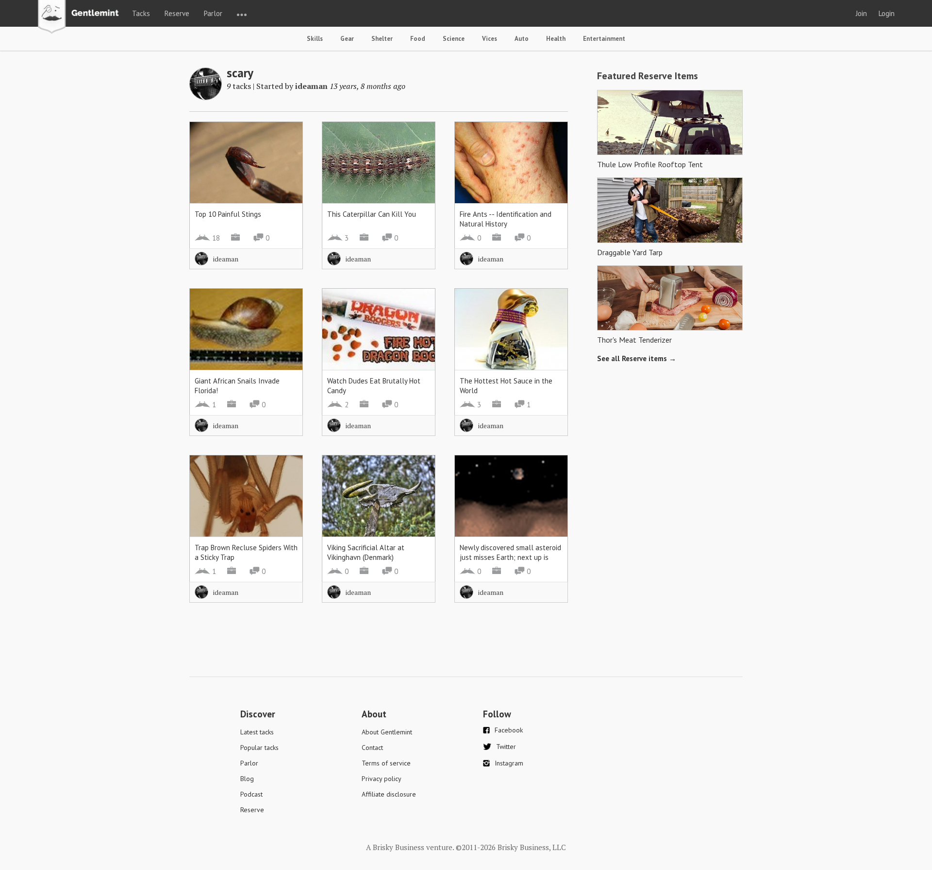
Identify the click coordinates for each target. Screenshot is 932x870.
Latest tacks (257, 732)
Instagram (509, 763)
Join (861, 13)
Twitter (506, 746)
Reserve (177, 13)
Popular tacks (259, 747)
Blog (247, 778)
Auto (522, 39)
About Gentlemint (387, 732)
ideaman (311, 86)
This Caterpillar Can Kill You (371, 214)
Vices (489, 39)
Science (454, 39)
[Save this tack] (285, 156)
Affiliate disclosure (389, 794)
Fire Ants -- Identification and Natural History (505, 218)
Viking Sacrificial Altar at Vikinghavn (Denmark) (365, 552)
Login (887, 13)
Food (417, 39)
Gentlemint (80, 17)
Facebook (509, 730)
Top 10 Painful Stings (228, 214)
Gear (347, 39)
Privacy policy (381, 778)
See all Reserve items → (636, 358)
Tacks (141, 13)
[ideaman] (205, 97)
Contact (372, 747)
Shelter (382, 39)
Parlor (213, 13)
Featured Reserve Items (647, 76)
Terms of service (386, 763)
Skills (315, 39)
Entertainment (604, 39)
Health (556, 39)
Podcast (251, 794)
